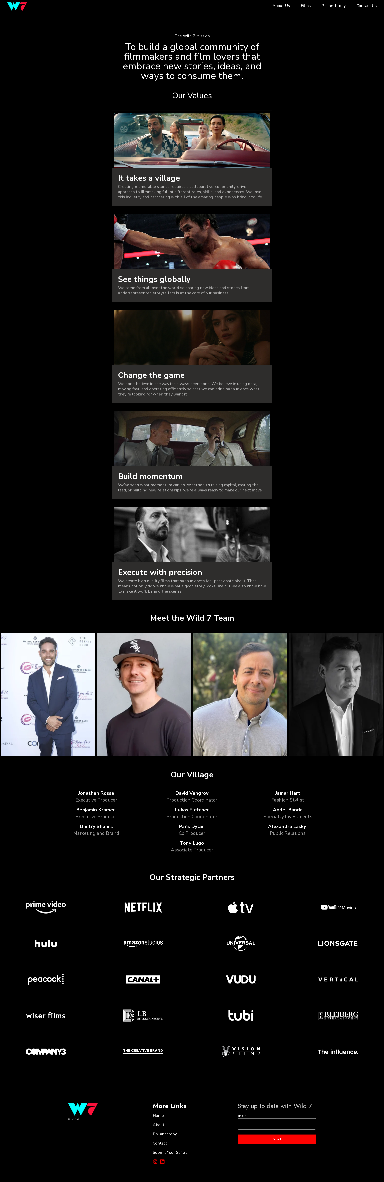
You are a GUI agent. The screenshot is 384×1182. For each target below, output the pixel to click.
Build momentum (150, 476)
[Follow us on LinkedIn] (162, 1161)
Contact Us (366, 5)
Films (306, 5)
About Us (281, 5)
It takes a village (149, 178)
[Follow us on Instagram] (155, 1161)
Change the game (151, 375)
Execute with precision (160, 572)
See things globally (154, 279)
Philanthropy (334, 5)
